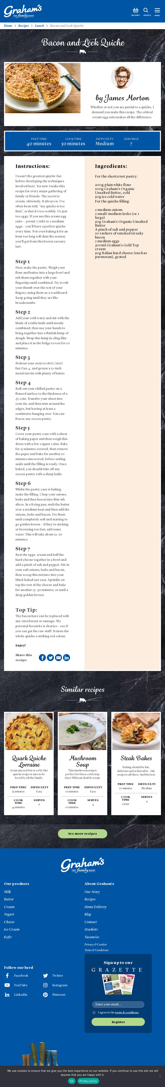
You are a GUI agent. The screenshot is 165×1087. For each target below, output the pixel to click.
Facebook (21, 975)
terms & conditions (127, 1012)
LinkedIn (20, 995)
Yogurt (9, 914)
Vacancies (92, 937)
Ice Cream (12, 929)
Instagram (59, 985)
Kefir (8, 937)
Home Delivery (96, 907)
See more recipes (82, 833)
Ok (72, 1081)
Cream (9, 907)
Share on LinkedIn (66, 657)
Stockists (91, 929)
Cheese (9, 922)
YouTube (20, 985)
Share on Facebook (42, 657)
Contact (91, 922)
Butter (9, 899)
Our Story (92, 892)
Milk (7, 892)
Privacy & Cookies (96, 944)
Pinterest (58, 995)
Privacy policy (88, 1081)
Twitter (57, 975)
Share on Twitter (50, 657)
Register (118, 1022)
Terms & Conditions (96, 950)
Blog (88, 914)
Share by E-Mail (58, 657)
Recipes (90, 899)
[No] (160, 1076)
